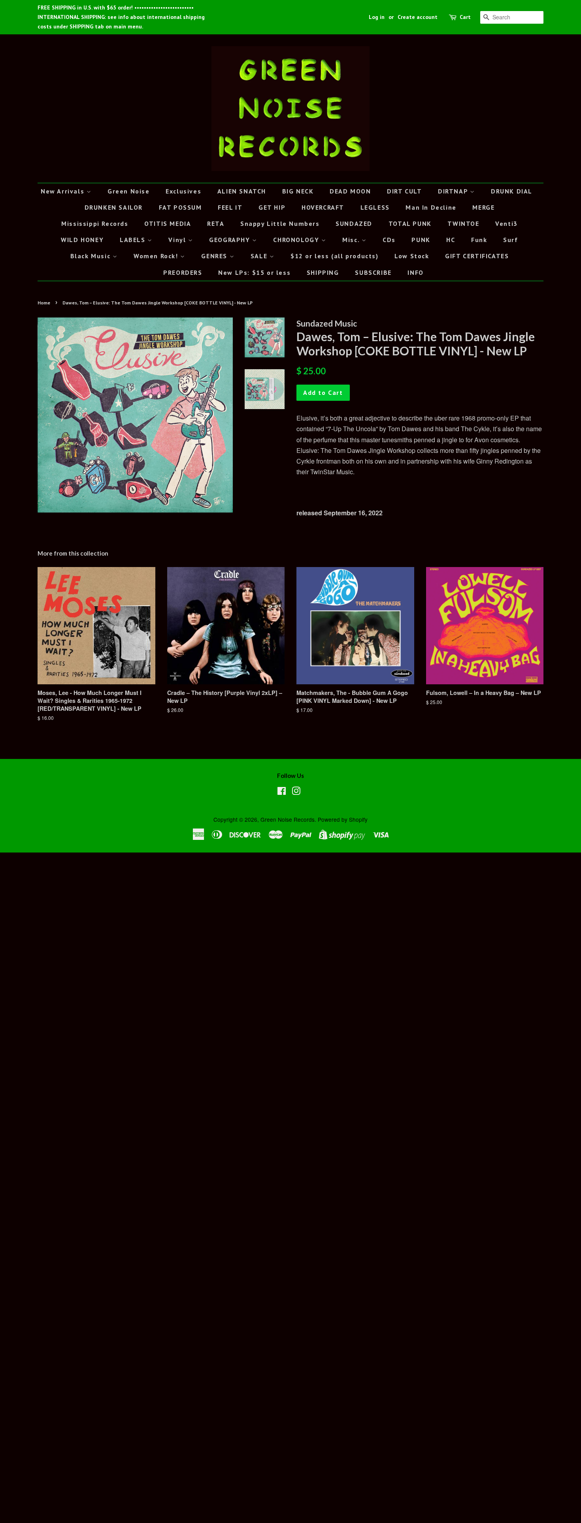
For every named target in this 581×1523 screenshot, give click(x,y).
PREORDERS (182, 272)
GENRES (215, 256)
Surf (510, 240)
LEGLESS (375, 207)
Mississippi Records (94, 223)
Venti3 (506, 223)
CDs (389, 240)
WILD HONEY (82, 240)
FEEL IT (230, 207)
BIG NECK (298, 191)
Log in (377, 17)
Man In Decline (431, 207)
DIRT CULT (404, 191)
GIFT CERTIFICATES (477, 256)
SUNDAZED (354, 223)
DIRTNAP (454, 191)
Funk (479, 240)
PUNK (420, 240)
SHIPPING (323, 272)
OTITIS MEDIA (167, 223)
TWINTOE (463, 223)
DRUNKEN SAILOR (114, 207)
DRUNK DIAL (511, 191)
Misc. (352, 240)
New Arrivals (64, 191)
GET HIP (271, 207)
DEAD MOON (350, 191)
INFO (415, 272)
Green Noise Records (287, 819)
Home (44, 303)
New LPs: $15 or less (254, 272)
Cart (465, 17)
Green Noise (129, 191)
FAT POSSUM (180, 207)
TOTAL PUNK (410, 223)
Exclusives (183, 191)
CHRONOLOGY (297, 240)
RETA (215, 223)
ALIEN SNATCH (241, 191)
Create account (418, 17)
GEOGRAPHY (230, 240)
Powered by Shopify (343, 819)
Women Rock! (157, 256)
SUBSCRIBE (373, 272)
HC (450, 240)
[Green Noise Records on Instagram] (296, 792)
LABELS (133, 240)
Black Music (91, 256)
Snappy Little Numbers (280, 223)
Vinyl (178, 240)
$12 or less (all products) (334, 256)
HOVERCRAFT (323, 207)
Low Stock (411, 256)
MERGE (483, 207)
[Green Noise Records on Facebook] (281, 792)
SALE (260, 256)
